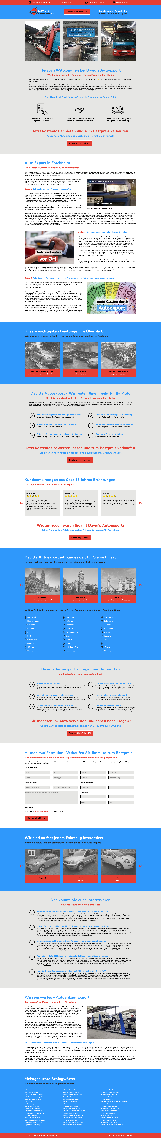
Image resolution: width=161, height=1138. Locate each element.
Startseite (112, 1135)
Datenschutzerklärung (41, 811)
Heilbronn (69, 621)
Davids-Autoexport (33, 1047)
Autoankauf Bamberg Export (33, 1099)
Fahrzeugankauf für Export (71, 1113)
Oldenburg (108, 621)
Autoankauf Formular (122, 2)
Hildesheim (70, 624)
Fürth (29, 636)
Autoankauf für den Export (109, 1122)
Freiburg (30, 628)
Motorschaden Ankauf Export (33, 1108)
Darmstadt (31, 617)
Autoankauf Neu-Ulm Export (109, 1118)
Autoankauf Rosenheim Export (110, 1108)
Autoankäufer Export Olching (71, 1108)
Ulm (105, 643)
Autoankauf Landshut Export (71, 1099)
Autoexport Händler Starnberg (110, 1092)
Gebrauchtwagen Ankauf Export (72, 1094)
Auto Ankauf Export (33, 1049)
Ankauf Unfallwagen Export (109, 1120)
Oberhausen (70, 651)
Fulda (29, 632)
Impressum (119, 1135)
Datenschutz (128, 1135)
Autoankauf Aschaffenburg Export (73, 1122)
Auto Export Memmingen (32, 1106)
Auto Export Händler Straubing (34, 1094)
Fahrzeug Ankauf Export (32, 1115)
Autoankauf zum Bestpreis (33, 287)
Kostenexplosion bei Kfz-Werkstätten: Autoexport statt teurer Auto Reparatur (71, 941)
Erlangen (31, 624)
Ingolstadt (69, 628)
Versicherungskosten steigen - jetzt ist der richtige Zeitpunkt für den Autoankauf (72, 911)
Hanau (30, 651)
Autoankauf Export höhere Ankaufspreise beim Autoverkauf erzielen (47, 1016)
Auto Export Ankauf (57, 292)
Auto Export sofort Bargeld (109, 1106)
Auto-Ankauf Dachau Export (33, 1097)
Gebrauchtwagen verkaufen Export (73, 1115)
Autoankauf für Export (31, 1090)
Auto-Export (28, 284)
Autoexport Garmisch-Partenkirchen (74, 1111)
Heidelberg (70, 617)
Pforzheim (108, 624)
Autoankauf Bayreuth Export (71, 1090)
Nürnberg (80, 597)
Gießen (30, 643)
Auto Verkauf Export (107, 1115)
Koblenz (68, 636)
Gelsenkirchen (33, 639)
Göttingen (31, 647)
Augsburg (118, 597)
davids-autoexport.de (50, 1135)
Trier (105, 639)
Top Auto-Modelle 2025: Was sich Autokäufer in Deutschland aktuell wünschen (72, 956)
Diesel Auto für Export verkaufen (72, 1125)
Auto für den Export (50, 305)
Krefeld (68, 639)
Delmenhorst (32, 621)
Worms (107, 647)
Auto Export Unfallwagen (108, 1097)
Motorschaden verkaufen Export (34, 1113)
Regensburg (109, 628)
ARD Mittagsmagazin (94, 208)
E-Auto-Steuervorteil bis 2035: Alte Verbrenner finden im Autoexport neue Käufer (73, 926)
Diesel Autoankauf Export (32, 1118)
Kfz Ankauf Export (30, 1104)
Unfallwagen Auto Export (70, 1106)
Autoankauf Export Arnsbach (33, 1111)
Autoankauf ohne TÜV (107, 1099)
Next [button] (140, 503)
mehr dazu (92, 920)
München (42, 597)
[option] (42, 41)
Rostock (107, 632)
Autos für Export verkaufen (71, 1092)
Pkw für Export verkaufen (70, 1120)
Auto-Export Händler (61, 183)
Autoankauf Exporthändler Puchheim (112, 1125)
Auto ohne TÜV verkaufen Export (35, 1120)
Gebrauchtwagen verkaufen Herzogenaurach (114, 1101)
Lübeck (68, 643)
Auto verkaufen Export (31, 1092)
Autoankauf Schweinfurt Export (72, 1118)
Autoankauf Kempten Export (109, 1094)
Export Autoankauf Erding (32, 1125)
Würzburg (108, 651)
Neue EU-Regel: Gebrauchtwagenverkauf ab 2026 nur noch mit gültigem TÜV (71, 971)
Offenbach (108, 617)
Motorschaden (91, 1049)
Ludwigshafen (71, 647)
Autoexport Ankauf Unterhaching (110, 1090)
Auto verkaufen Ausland (108, 1113)
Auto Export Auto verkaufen (109, 1111)
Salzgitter (108, 636)
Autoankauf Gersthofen (108, 1104)
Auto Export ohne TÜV (69, 1104)
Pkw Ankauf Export (68, 1097)
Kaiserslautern (71, 632)
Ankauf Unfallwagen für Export (34, 1122)
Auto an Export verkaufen (70, 1101)
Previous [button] (21, 503)
